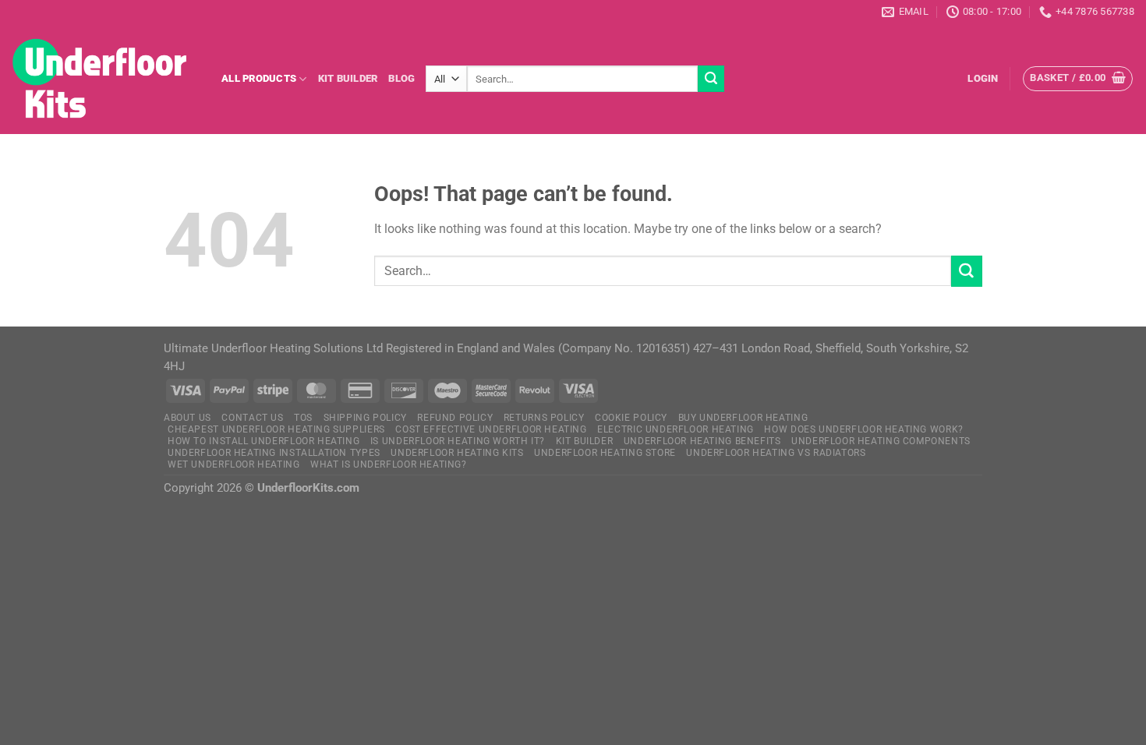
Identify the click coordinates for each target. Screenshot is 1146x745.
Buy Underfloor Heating (743, 417)
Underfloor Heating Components (881, 441)
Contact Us (252, 417)
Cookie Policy (631, 417)
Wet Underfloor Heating (234, 464)
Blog (401, 78)
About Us (187, 417)
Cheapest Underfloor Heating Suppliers (276, 429)
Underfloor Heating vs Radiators (775, 452)
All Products (258, 78)
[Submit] (711, 78)
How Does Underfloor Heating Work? (863, 429)
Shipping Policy (365, 417)
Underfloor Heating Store (605, 452)
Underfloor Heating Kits (457, 452)
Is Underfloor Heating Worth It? (457, 441)
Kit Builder (348, 78)
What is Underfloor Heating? (388, 464)
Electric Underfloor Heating (675, 429)
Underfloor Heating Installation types (274, 452)
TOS (303, 417)
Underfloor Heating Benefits (702, 441)
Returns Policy (544, 417)
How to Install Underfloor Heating (263, 441)
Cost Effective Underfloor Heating (490, 429)
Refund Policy (455, 417)
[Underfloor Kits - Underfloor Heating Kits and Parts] (105, 78)
